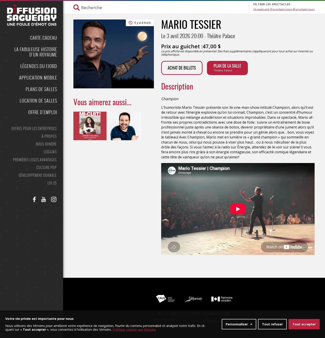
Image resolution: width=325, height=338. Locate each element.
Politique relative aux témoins (134, 330)
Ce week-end (261, 9)
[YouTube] (43, 199)
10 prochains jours (281, 9)
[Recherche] (161, 7)
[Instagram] (53, 199)
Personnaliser (239, 324)
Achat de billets (182, 68)
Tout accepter (304, 324)
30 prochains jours (303, 9)
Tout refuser (272, 324)
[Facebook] (34, 199)
